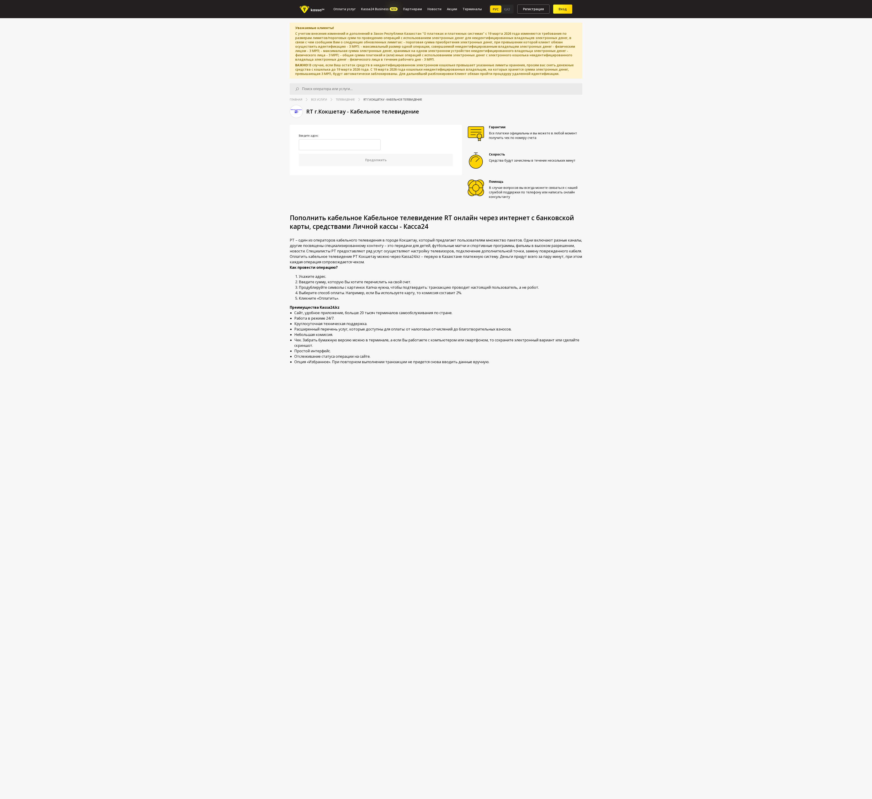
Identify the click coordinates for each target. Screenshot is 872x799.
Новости (434, 9)
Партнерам (412, 9)
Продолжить (375, 160)
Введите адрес (308, 136)
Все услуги (319, 99)
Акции (452, 9)
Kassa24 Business (378, 9)
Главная (296, 99)
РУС (496, 9)
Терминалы (472, 9)
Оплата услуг (344, 9)
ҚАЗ (507, 9)
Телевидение (345, 99)
